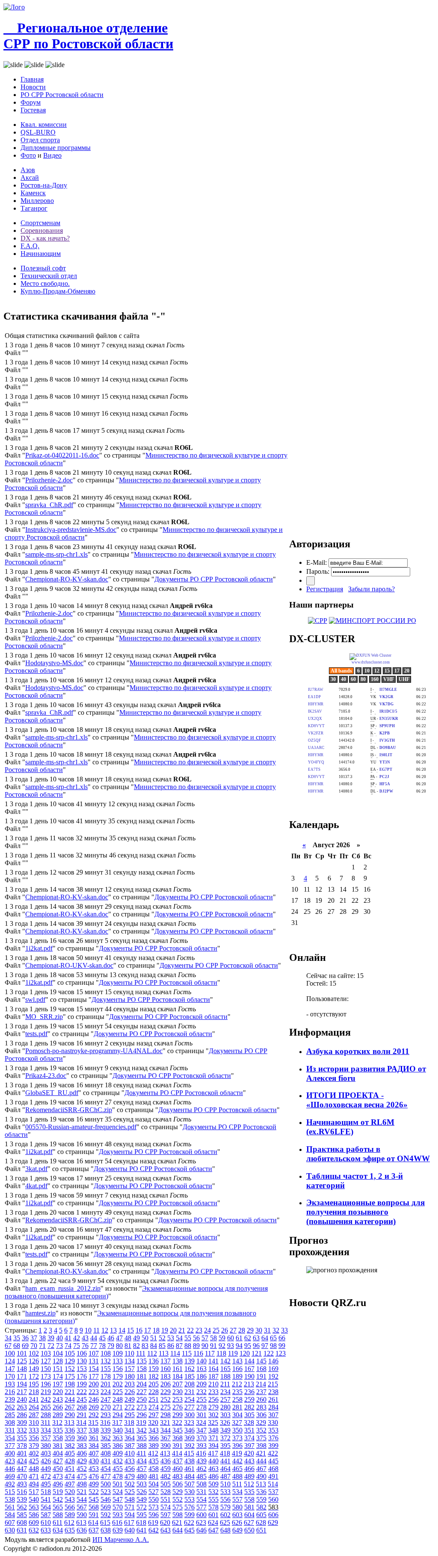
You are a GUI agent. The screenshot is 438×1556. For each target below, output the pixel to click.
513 (261, 1484)
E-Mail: (316, 562)
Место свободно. (45, 283)
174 (58, 1376)
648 (225, 1530)
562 (22, 1507)
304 (237, 1414)
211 (225, 1384)
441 (225, 1461)
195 (34, 1384)
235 (237, 1391)
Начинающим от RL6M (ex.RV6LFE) (350, 1127)
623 (201, 1522)
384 (94, 1445)
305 (249, 1414)
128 (58, 1361)
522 (94, 1491)
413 (165, 1453)
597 (165, 1514)
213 (249, 1384)
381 (58, 1445)
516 (22, 1491)
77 (93, 1345)
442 (237, 1461)
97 (264, 1345)
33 (284, 1330)
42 (76, 1338)
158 (141, 1368)
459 (165, 1468)
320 (153, 1422)
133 (117, 1361)
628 (261, 1522)
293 (106, 1414)
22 (190, 1330)
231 (189, 1391)
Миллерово (37, 200)
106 (82, 1353)
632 (34, 1530)
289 (58, 1414)
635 (70, 1530)
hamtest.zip (40, 1313)
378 (22, 1445)
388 (141, 1445)
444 (261, 1461)
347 (201, 1430)
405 (70, 1453)
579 (225, 1507)
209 (201, 1384)
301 (201, 1414)
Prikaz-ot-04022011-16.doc (62, 455)
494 (34, 1484)
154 (94, 1368)
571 (129, 1507)
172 (34, 1376)
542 (58, 1499)
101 (22, 1353)
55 (187, 1338)
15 (130, 1330)
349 (225, 1430)
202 (117, 1384)
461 (189, 1468)
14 (121, 1330)
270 (106, 1407)
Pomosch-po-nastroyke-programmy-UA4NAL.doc (94, 1050)
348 (213, 1430)
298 (165, 1414)
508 (201, 1484)
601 (213, 1514)
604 (249, 1514)
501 (117, 1484)
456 (129, 1468)
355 (22, 1438)
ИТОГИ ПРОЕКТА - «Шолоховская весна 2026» (357, 1100)
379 (34, 1445)
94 (239, 1345)
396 (237, 1445)
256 (213, 1399)
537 (273, 1491)
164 (213, 1368)
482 (165, 1476)
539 (22, 1499)
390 (165, 1445)
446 (10, 1468)
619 (153, 1522)
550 (153, 1499)
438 (189, 1461)
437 (177, 1461)
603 (237, 1514)
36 (25, 1338)
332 (22, 1430)
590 (82, 1514)
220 (58, 1391)
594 (129, 1514)
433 (129, 1461)
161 (177, 1368)
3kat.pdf (36, 1168)
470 (22, 1476)
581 (249, 1507)
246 (94, 1399)
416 (201, 1453)
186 (201, 1376)
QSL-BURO (38, 132)
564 (46, 1507)
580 (237, 1507)
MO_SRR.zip (44, 1016)
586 (34, 1514)
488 (237, 1476)
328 (249, 1422)
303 (225, 1414)
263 (22, 1407)
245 (82, 1399)
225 (117, 1391)
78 (102, 1345)
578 (213, 1507)
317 (117, 1422)
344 (165, 1430)
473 (58, 1476)
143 (237, 1361)
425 (34, 1461)
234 (225, 1391)
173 (46, 1376)
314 (81, 1422)
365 (141, 1438)
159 (153, 1368)
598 (177, 1514)
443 (249, 1461)
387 (129, 1445)
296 (141, 1414)
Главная (32, 79)
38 (42, 1338)
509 (213, 1484)
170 (10, 1376)
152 (70, 1368)
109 (117, 1353)
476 (94, 1476)
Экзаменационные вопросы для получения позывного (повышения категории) (365, 1212)
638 (106, 1530)
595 (141, 1514)
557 (237, 1499)
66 (281, 1338)
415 (189, 1453)
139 (189, 1361)
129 (70, 1361)
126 (34, 1361)
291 (82, 1414)
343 (153, 1430)
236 (249, 1391)
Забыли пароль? (371, 589)
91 (213, 1345)
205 (153, 1384)
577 (201, 1507)
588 (58, 1514)
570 (117, 1507)
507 (189, 1484)
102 (34, 1353)
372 (225, 1438)
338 (94, 1430)
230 (177, 1391)
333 (34, 1430)
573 (153, 1507)
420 (249, 1453)
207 (177, 1384)
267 (70, 1407)
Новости (33, 87)
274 (153, 1407)
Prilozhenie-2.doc (49, 480)
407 (94, 1453)
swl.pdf (35, 999)
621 (177, 1522)
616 (117, 1522)
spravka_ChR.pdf (49, 504)
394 (213, 1445)
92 (222, 1345)
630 (10, 1530)
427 (58, 1461)
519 (58, 1491)
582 (261, 1507)
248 (117, 1399)
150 (46, 1368)
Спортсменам (40, 222)
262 (10, 1407)
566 (70, 1507)
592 (106, 1514)
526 (141, 1491)
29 (250, 1330)
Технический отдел (49, 275)
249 (129, 1399)
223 (94, 1391)
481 (153, 1476)
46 (110, 1338)
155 (106, 1368)
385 (106, 1445)
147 (10, 1368)
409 (117, 1453)
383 (82, 1445)
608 (22, 1522)
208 (189, 1384)
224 (106, 1391)
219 (46, 1391)
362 (106, 1438)
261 (273, 1399)
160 (165, 1368)
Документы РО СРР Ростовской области (213, 579)
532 (213, 1491)
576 (189, 1507)
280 (225, 1407)
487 (225, 1476)
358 (58, 1438)
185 (189, 1376)
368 (177, 1438)
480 (141, 1476)
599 (189, 1514)
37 (33, 1338)
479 (129, 1476)
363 (117, 1438)
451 (70, 1468)
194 (22, 1384)
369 (189, 1438)
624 (213, 1522)
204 (141, 1384)
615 (105, 1522)
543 (70, 1499)
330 (273, 1422)
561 (10, 1507)
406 (82, 1453)
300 (189, 1414)
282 (249, 1407)
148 (22, 1368)
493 (22, 1484)
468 (273, 1468)
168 (261, 1368)
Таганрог (34, 208)
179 (117, 1376)
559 (261, 1499)
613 (81, 1522)
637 (94, 1530)
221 (70, 1391)
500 (106, 1484)
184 (177, 1376)
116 (198, 1353)
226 (129, 1391)
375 (261, 1438)
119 (233, 1353)
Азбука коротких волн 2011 (357, 1051)
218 (34, 1391)
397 (249, 1445)
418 (225, 1453)
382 (70, 1445)
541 (46, 1499)
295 (129, 1414)
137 (165, 1361)
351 (249, 1430)
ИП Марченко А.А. (120, 1539)
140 (201, 1361)
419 (237, 1453)
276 (177, 1407)
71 (42, 1345)
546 (106, 1499)
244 (70, 1399)
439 (201, 1461)
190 (249, 1376)
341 (129, 1430)
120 (245, 1353)
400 (10, 1453)
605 (261, 1514)
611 (57, 1522)
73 (59, 1345)
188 (225, 1376)
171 (22, 1376)
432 (117, 1461)
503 (141, 1484)
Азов (28, 169)
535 (249, 1491)
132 (106, 1361)
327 (237, 1422)
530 (189, 1491)
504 (153, 1484)
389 (153, 1445)
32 (275, 1330)
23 (198, 1330)
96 (256, 1345)
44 (93, 1338)
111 (140, 1353)
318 (129, 1422)
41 (68, 1338)
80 (119, 1345)
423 (10, 1461)
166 (237, 1368)
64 (264, 1338)
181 (141, 1376)
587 (46, 1514)
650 (249, 1530)
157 (129, 1368)
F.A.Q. (30, 246)
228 (153, 1391)
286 (22, 1414)
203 (129, 1384)
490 (261, 1476)
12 (104, 1330)
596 (153, 1514)
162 (189, 1368)
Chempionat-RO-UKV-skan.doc (69, 965)
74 (68, 1345)
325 (213, 1422)
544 (82, 1499)
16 (139, 1330)
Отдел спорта (40, 140)
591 (94, 1514)
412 (153, 1453)
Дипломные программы (56, 147)
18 (156, 1330)
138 (177, 1361)
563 (34, 1507)
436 (165, 1461)
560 (273, 1499)
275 (165, 1407)
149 (34, 1368)
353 (273, 1430)
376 (273, 1438)
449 (46, 1468)
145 (261, 1361)
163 (201, 1368)
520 (70, 1491)
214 (261, 1384)
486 (213, 1476)
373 (237, 1438)
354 (10, 1438)
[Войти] (310, 580)
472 (46, 1476)
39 (50, 1338)
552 (177, 1499)
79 (110, 1345)
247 (106, 1399)
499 (94, 1484)
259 (249, 1399)
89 (196, 1345)
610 (46, 1522)
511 (237, 1484)
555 (213, 1499)
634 (58, 1530)
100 (10, 1353)
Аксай (30, 177)
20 (173, 1330)
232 (201, 1391)
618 (141, 1522)
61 (239, 1338)
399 (273, 1445)
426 (46, 1461)
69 (25, 1345)
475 (82, 1476)
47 (119, 1338)
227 (141, 1391)
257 (225, 1399)
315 (93, 1422)
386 (117, 1445)
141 (213, 1361)
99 (281, 1345)
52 (162, 1338)
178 (106, 1376)
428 (70, 1461)
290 (70, 1414)
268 (82, 1407)
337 (82, 1430)
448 (34, 1468)
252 (165, 1399)
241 (34, 1399)
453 (94, 1468)
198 (70, 1384)
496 (58, 1484)
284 (273, 1407)
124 (10, 1361)
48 (127, 1338)
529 (177, 1491)
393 (201, 1445)
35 (16, 1338)
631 (22, 1530)
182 (153, 1376)
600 (201, 1514)
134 (129, 1361)
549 (141, 1499)
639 (117, 1530)
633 (46, 1530)
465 (237, 1468)
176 (82, 1376)
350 (237, 1430)
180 (129, 1376)
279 (213, 1407)
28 (241, 1330)
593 (117, 1514)
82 (136, 1345)
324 (201, 1422)
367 (165, 1438)
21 (181, 1330)
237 (261, 1391)
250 (141, 1399)
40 (59, 1338)
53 (170, 1338)
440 (213, 1461)
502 (129, 1484)
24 (207, 1330)
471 (34, 1476)
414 (177, 1453)
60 (230, 1338)
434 (141, 1461)
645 (189, 1530)
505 (165, 1484)
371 (213, 1438)
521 (82, 1491)
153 (82, 1368)
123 (280, 1353)
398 (261, 1445)
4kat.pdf (36, 1185)
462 (201, 1468)
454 (106, 1468)
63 (256, 1338)
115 (187, 1353)
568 (94, 1507)
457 (141, 1468)
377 (10, 1445)
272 (129, 1407)
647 (213, 1530)
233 (213, 1391)
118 (221, 1353)
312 (57, 1422)
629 (273, 1522)
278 (201, 1407)
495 (46, 1484)
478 (117, 1476)
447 (22, 1468)
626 (237, 1522)
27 (233, 1330)
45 (102, 1338)
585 (22, 1514)
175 (70, 1376)
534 (237, 1491)
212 (237, 1384)
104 (58, 1353)
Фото (28, 155)
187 (213, 1376)
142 (225, 1361)
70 (33, 1345)
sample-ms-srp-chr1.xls (56, 554)
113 (164, 1353)
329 (261, 1422)
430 (94, 1461)
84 (153, 1345)
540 (34, 1499)
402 (34, 1453)
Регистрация (324, 589)
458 (153, 1468)
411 (141, 1453)
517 (34, 1491)
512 (249, 1484)
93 (230, 1345)
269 (94, 1407)
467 (261, 1468)
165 (225, 1368)
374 (249, 1438)
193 (10, 1384)
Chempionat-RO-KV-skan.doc (66, 579)
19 (164, 1330)
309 (22, 1422)
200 (94, 1384)
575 (177, 1507)
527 (153, 1491)
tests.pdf (36, 1033)
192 (273, 1376)
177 (94, 1376)
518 (46, 1491)
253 (177, 1399)
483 (177, 1476)
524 (117, 1491)
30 (258, 1330)
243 (58, 1399)
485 (201, 1476)
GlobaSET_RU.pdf (51, 1092)
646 (201, 1530)
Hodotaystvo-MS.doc (54, 662)
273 (141, 1407)
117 (210, 1353)
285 (10, 1414)
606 (273, 1514)
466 (249, 1468)
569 (106, 1507)
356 (34, 1438)
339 (106, 1430)
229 (165, 1391)
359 (70, 1438)
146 (273, 1361)
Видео (52, 155)
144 (249, 1361)
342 (141, 1430)
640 (129, 1530)
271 (117, 1407)
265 (46, 1407)
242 (46, 1399)
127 (46, 1361)
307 (273, 1414)
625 (225, 1522)
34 (8, 1338)
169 (273, 1368)
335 (58, 1430)
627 (249, 1522)
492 (10, 1484)
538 (10, 1499)
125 (22, 1361)
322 (177, 1422)
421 (261, 1453)
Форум (31, 102)
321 (165, 1422)
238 (273, 1391)
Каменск (33, 193)
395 (225, 1445)
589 (70, 1514)
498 (82, 1484)
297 (153, 1414)
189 (237, 1376)
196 (46, 1384)
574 (165, 1507)
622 (189, 1522)
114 (175, 1353)
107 (94, 1353)
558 (249, 1499)
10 (88, 1330)
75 (76, 1345)
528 (165, 1491)
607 (10, 1522)
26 (224, 1330)
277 (189, 1407)
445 (273, 1461)
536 (261, 1491)
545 (94, 1499)
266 (58, 1407)
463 (213, 1468)
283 (261, 1407)
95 (247, 1345)
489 (249, 1476)
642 (153, 1530)
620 (165, 1522)
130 (82, 1361)
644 (177, 1530)
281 (237, 1407)
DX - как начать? (45, 238)
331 (10, 1430)
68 (16, 1345)
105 (70, 1353)
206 (165, 1384)
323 (189, 1422)
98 (273, 1345)
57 (204, 1338)
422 (273, 1453)
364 (129, 1438)
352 (261, 1430)
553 (189, 1499)
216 (10, 1391)
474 (70, 1476)
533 (225, 1491)
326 (225, 1422)
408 (106, 1453)
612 (69, 1522)
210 (213, 1384)
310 (34, 1422)
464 (225, 1468)
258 (237, 1399)
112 (152, 1353)
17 (147, 1330)
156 (117, 1368)
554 (201, 1499)
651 (261, 1530)
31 (267, 1330)
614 (93, 1522)
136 (153, 1361)
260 (261, 1399)
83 (145, 1345)
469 (10, 1476)
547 (117, 1499)
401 (22, 1453)
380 (46, 1445)
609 (34, 1522)
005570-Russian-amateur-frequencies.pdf (80, 1126)
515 (10, 1491)
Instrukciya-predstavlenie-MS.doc (70, 529)
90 (204, 1345)
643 (165, 1530)
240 (22, 1399)
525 (129, 1491)
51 (153, 1338)
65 (273, 1338)
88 (187, 1345)
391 (177, 1445)
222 (82, 1391)
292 (94, 1414)
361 (94, 1438)
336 (70, 1430)
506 (177, 1484)
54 (179, 1338)
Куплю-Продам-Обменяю (58, 291)
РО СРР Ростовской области (62, 94)
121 (257, 1353)
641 (141, 1530)
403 (46, 1453)
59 (222, 1338)
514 (273, 1484)
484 (189, 1476)
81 (127, 1345)
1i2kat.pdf (39, 948)
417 (213, 1453)
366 (153, 1438)
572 (141, 1507)
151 (58, 1368)
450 (58, 1468)
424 (22, 1461)
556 (225, 1499)
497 (70, 1484)
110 (129, 1353)
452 (82, 1468)
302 (213, 1414)
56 (196, 1338)
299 (177, 1414)
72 (50, 1345)
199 (82, 1384)
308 (10, 1422)
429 (82, 1461)
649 (237, 1530)
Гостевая (33, 110)
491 (273, 1476)
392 (189, 1445)
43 (85, 1338)
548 (129, 1499)
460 (177, 1468)
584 (10, 1514)
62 (247, 1338)
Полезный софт (43, 268)
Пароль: (317, 571)
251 (153, 1399)
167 (249, 1368)
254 (189, 1399)
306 (261, 1414)
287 (34, 1414)
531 (201, 1491)
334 (46, 1430)
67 (8, 1345)
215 (273, 1384)
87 (179, 1345)
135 (141, 1361)
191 (261, 1376)
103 (46, 1353)
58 (213, 1338)
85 (162, 1345)
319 (141, 1422)
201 (106, 1384)
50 (145, 1338)
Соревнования (42, 230)
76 (85, 1345)
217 (22, 1391)
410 (129, 1453)
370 (201, 1438)
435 (153, 1461)
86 (170, 1345)
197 (58, 1384)
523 (106, 1491)
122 (268, 1353)
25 (216, 1330)
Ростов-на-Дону (44, 185)
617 (129, 1522)
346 (189, 1430)
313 (69, 1422)
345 (177, 1430)
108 (106, 1353)
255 (201, 1399)
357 (46, 1438)
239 (10, 1399)
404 (58, 1453)
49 (136, 1338)
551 (165, 1499)
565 (58, 1507)
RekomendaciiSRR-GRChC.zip (68, 1109)
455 (117, 1468)
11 (96, 1330)
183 (165, 1376)
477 (106, 1476)
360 (82, 1438)
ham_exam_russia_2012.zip (63, 1288)
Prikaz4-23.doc (45, 1075)
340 (117, 1430)
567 (82, 1507)
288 (46, 1414)
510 (225, 1484)
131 (94, 1361)
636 (82, 1530)
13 (113, 1330)
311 (45, 1422)
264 (34, 1407)
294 (117, 1414)
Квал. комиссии (44, 124)
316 (105, 1422)
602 (225, 1514)
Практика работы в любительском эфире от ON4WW (368, 1154)
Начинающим (41, 253)
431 (106, 1461)
